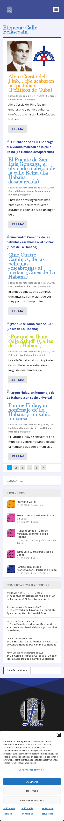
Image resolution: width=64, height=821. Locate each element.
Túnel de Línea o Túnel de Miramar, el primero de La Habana (32, 533)
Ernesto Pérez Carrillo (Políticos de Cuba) (35, 517)
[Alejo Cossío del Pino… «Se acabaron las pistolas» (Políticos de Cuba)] (32, 56)
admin (26, 95)
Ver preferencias (32, 800)
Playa (47, 540)
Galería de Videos (17, 670)
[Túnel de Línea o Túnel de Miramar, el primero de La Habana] (11, 533)
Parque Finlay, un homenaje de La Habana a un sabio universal (29, 412)
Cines (35, 286)
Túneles (20, 542)
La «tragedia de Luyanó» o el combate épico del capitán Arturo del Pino (31, 611)
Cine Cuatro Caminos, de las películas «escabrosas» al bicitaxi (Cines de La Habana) (31, 265)
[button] (59, 735)
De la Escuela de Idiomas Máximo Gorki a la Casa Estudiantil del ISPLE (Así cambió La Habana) (32, 627)
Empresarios (15, 99)
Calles (11, 355)
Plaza (53, 540)
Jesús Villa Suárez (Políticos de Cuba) (35, 553)
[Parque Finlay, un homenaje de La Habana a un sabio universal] (32, 395)
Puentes (12, 194)
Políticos (51, 95)
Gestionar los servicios (31, 769)
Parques (12, 431)
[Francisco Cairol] (11, 504)
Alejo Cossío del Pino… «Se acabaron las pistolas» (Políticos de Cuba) (31, 83)
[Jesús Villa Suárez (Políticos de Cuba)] (11, 554)
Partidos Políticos (39, 573)
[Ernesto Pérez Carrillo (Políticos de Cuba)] (11, 518)
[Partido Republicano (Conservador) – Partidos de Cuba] (11, 569)
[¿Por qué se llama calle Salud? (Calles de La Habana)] (32, 327)
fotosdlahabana (31, 187)
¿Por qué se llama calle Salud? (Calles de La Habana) (30, 341)
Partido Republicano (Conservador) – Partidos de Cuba (37, 568)
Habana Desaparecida (38, 191)
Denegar (32, 791)
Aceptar (32, 781)
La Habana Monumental (21, 428)
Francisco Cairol (26, 501)
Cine (28, 286)
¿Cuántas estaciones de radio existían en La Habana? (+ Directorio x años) (31, 597)
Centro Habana (16, 191)
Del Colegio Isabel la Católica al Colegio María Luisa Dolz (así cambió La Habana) (32, 657)
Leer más (17, 129)
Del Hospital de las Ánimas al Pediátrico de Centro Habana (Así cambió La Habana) (32, 643)
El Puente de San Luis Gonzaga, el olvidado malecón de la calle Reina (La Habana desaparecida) (31, 170)
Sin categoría (37, 505)
